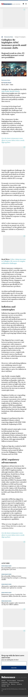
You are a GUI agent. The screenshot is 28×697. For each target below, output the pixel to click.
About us (13, 684)
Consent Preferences (14, 682)
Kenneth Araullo (7, 82)
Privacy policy (20, 680)
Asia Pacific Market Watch (10, 91)
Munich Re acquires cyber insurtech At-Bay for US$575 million (13, 603)
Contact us (19, 684)
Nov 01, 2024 (4, 84)
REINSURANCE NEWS (6, 566)
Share (11, 84)
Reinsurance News (8, 37)
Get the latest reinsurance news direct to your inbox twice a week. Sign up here (12, 140)
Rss (8, 686)
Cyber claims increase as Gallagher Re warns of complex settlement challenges (13, 261)
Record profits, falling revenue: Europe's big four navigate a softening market (13, 577)
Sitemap (3, 686)
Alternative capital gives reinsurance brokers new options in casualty (13, 587)
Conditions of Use (5, 684)
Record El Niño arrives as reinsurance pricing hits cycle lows (13, 568)
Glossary (3, 680)
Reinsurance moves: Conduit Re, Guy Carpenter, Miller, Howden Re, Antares (13, 595)
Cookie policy (4, 682)
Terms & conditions (11, 680)
